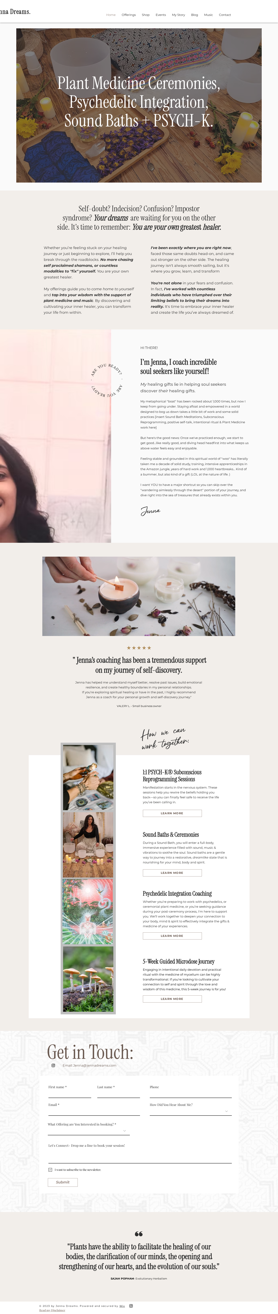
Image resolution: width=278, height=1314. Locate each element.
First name (56, 1087)
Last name (104, 1087)
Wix (122, 1305)
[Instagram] (53, 1065)
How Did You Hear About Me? (171, 1104)
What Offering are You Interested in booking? (81, 1124)
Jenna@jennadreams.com (94, 1065)
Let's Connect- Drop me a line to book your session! (86, 1145)
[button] (129, 15)
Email (52, 1104)
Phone (154, 1087)
